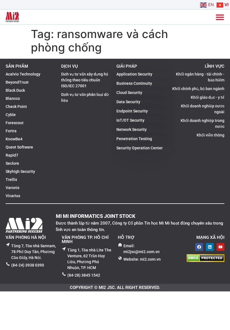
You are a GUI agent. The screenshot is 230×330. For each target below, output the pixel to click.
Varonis (12, 187)
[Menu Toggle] (219, 17)
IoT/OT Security (130, 120)
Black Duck (15, 90)
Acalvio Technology (23, 74)
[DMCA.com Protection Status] (205, 260)
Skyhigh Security (20, 171)
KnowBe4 (14, 139)
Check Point (16, 106)
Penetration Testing (134, 139)
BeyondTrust (17, 82)
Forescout (15, 123)
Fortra (11, 131)
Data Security (128, 102)
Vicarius (13, 196)
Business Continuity (134, 83)
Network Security (131, 129)
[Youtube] (220, 247)
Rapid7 (12, 155)
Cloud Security (129, 93)
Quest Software (19, 147)
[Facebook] (199, 247)
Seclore (12, 163)
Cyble (11, 114)
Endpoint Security (132, 111)
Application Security (134, 74)
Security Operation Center (139, 148)
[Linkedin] (210, 247)
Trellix (11, 179)
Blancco (13, 98)
